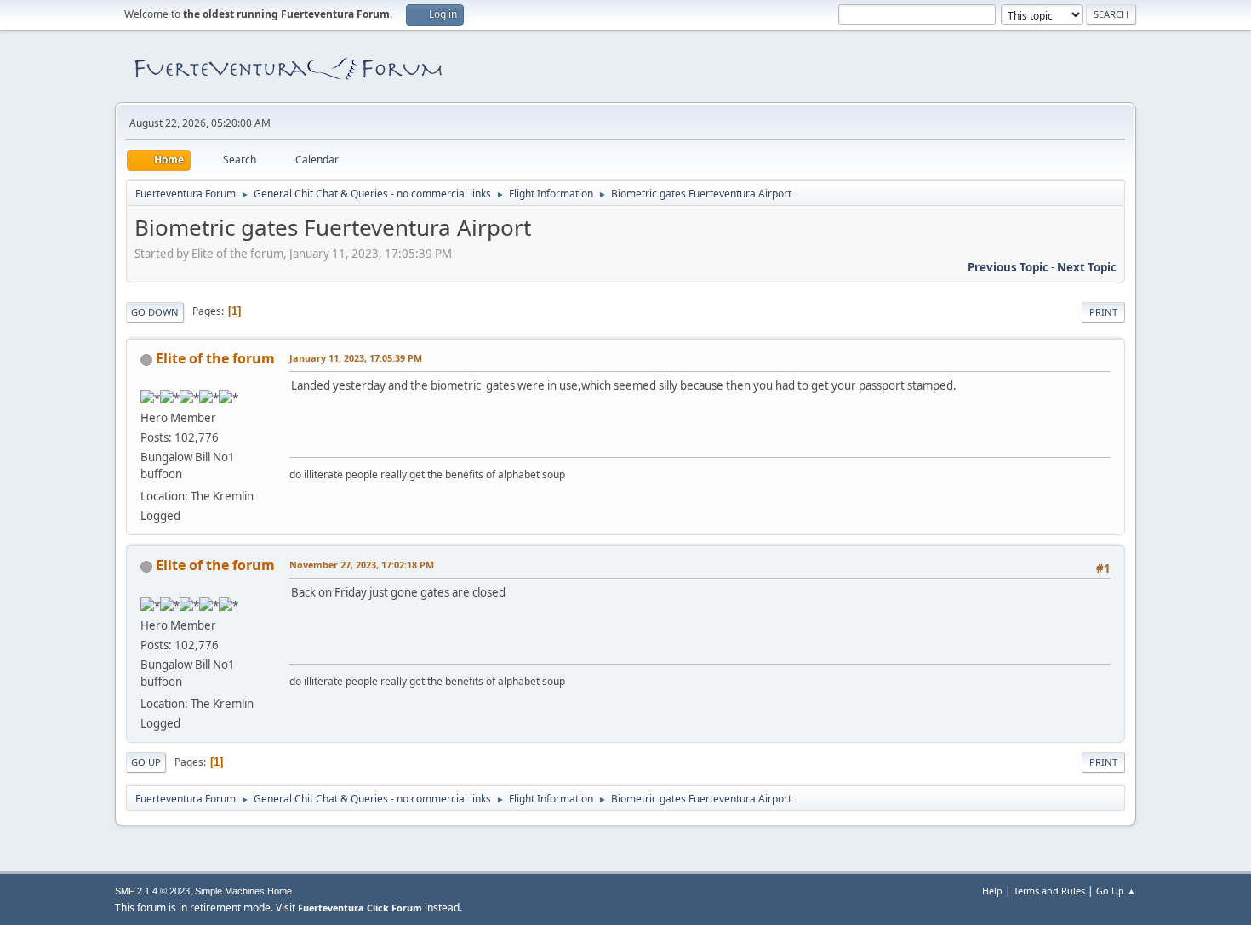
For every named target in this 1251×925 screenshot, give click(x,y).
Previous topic (1008, 267)
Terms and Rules (1049, 890)
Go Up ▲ (1116, 890)
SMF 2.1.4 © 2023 (152, 891)
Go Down (155, 311)
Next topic (1087, 267)
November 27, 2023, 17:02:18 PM (361, 564)
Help (992, 890)
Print (1103, 311)
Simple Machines (230, 891)
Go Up (146, 762)
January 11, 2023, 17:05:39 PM (355, 357)
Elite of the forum (215, 358)
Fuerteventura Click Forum (360, 907)
